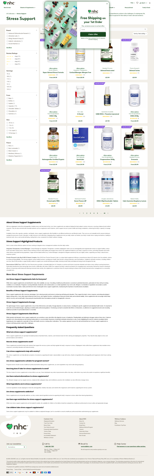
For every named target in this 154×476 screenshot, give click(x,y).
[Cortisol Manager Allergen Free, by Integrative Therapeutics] (80, 52)
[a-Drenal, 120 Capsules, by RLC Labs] (80, 95)
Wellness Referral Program (86, 427)
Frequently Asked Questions (51, 429)
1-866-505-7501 (49, 446)
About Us (81, 421)
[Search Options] (146, 29)
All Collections (10, 13)
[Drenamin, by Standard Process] (135, 139)
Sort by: (139, 33)
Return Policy (47, 425)
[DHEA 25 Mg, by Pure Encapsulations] (135, 95)
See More (9, 47)
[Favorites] (137, 3)
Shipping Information (49, 421)
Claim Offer (93, 34)
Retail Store (82, 425)
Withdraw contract (48, 437)
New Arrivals (82, 435)
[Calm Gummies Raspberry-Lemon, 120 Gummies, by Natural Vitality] (135, 182)
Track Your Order (48, 423)
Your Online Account (49, 427)
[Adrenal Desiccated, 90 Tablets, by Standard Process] (107, 52)
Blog (116, 423)
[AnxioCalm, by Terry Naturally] (80, 139)
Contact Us (82, 423)
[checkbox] (22, 33)
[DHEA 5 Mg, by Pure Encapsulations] (53, 95)
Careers (81, 429)
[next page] (108, 213)
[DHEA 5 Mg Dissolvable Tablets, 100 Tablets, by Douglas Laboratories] (107, 182)
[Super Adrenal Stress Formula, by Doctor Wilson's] (53, 52)
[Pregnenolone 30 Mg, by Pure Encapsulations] (107, 139)
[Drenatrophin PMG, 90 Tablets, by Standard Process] (53, 182)
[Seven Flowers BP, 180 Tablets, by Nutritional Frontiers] (80, 182)
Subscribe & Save (83, 431)
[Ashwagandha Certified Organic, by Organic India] (53, 139)
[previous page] (79, 213)
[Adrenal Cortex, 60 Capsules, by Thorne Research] (135, 52)
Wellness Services (119, 421)
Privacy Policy (47, 433)
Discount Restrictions (84, 433)
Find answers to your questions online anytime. (131, 446)
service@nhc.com (86, 446)
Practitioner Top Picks (120, 425)
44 (104, 213)
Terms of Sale (47, 431)
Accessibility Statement (50, 435)
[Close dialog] (107, 3)
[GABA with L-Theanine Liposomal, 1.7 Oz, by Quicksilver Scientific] (107, 95)
